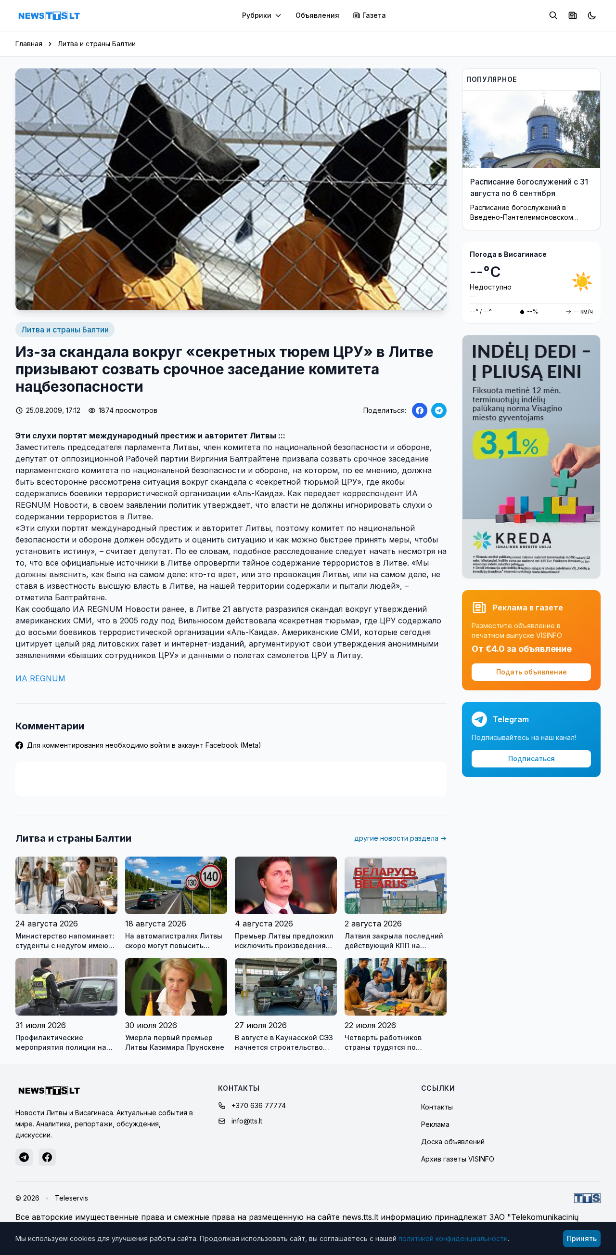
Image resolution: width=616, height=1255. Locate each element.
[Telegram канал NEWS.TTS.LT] (24, 1157)
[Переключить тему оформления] (592, 15)
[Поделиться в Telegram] (439, 410)
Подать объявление (531, 672)
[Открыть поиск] (553, 15)
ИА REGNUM (40, 678)
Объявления (317, 15)
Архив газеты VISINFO (457, 1159)
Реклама (435, 1124)
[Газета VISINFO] (572, 15)
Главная (28, 44)
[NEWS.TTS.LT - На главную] (49, 15)
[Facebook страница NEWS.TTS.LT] (47, 1157)
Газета (374, 15)
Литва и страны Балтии (97, 44)
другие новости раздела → (400, 838)
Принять (582, 1238)
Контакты (437, 1107)
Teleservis (71, 1198)
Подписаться (531, 758)
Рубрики (256, 15)
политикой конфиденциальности (453, 1238)
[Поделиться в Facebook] (419, 410)
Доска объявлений (453, 1141)
